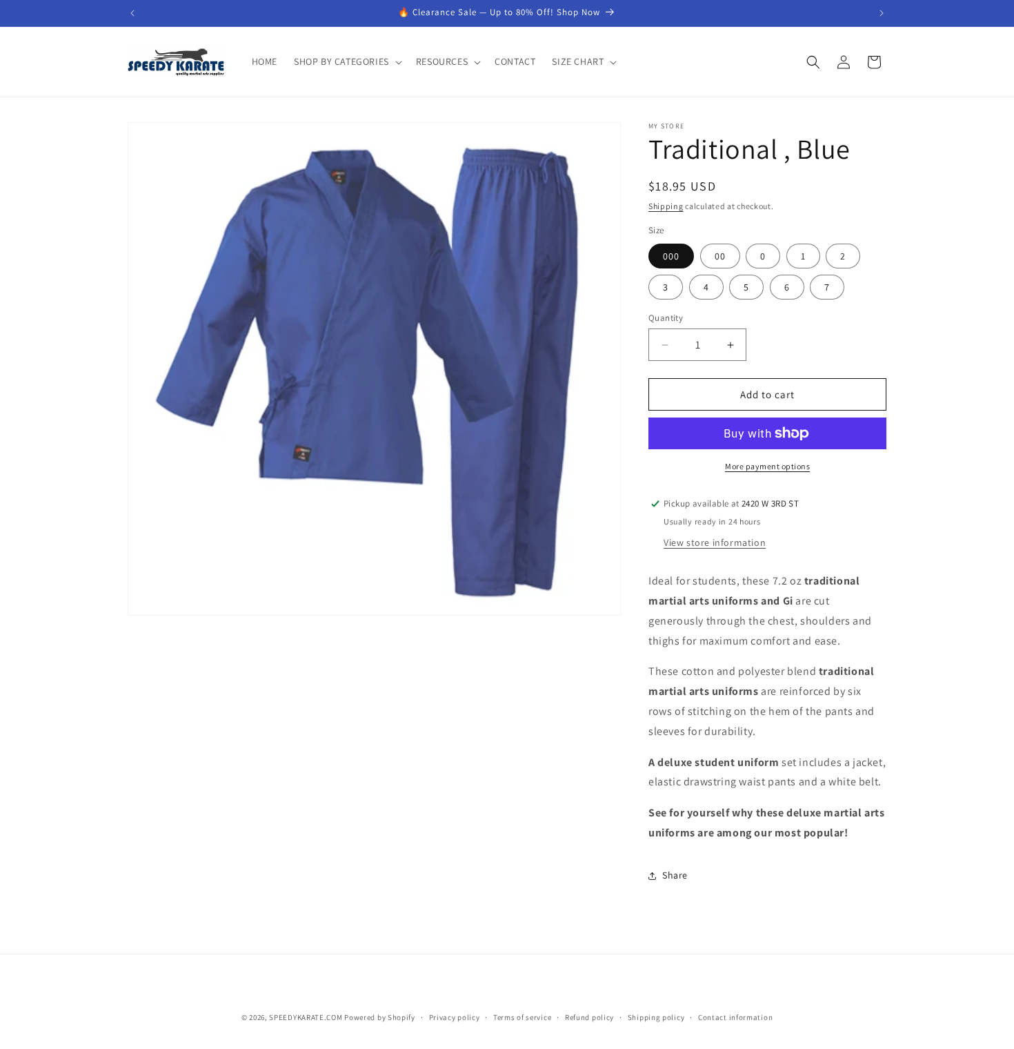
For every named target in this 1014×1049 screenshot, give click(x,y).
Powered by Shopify (379, 1017)
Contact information (735, 1017)
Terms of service (522, 1017)
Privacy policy (454, 1017)
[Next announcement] (881, 13)
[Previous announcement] (132, 13)
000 (671, 256)
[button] (347, 61)
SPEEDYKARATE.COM (305, 1017)
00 (720, 256)
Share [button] (675, 875)
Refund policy (589, 1017)
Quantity (665, 318)
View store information (715, 542)
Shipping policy (656, 1017)
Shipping (666, 206)
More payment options (767, 466)
